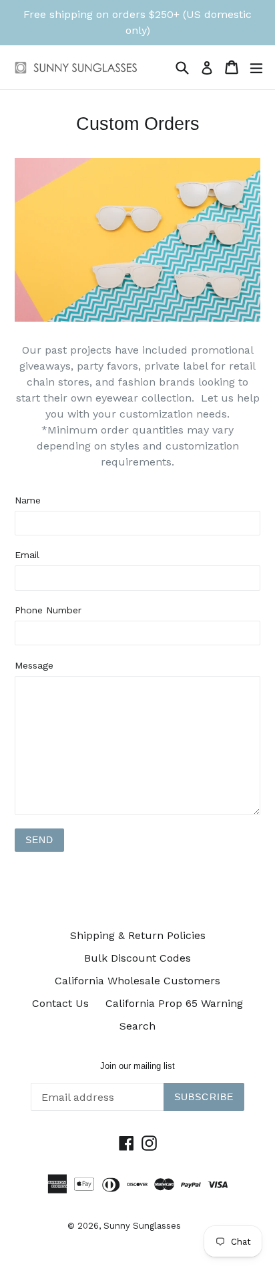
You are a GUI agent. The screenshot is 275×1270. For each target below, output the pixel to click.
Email (27, 554)
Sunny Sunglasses (142, 1226)
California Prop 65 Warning (174, 1003)
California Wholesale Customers (137, 980)
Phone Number (48, 610)
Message (34, 665)
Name (28, 500)
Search (137, 1026)
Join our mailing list (137, 1066)
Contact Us (60, 1003)
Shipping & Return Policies (138, 935)
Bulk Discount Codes (137, 958)
